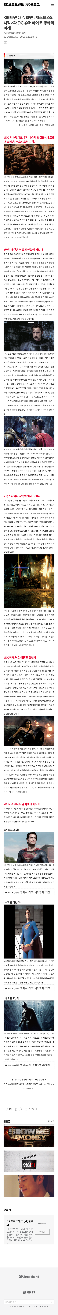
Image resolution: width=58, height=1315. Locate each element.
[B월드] (24, 1292)
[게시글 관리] (20, 1109)
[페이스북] (33, 1292)
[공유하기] (15, 1109)
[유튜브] (29, 1292)
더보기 (51, 1121)
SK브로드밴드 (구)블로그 (22, 4)
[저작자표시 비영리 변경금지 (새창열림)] (41, 1109)
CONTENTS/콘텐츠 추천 (15, 33)
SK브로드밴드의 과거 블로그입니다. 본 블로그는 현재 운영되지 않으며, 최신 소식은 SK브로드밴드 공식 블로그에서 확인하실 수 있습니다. (20, 1235)
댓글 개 (7, 1210)
